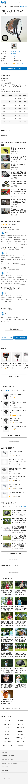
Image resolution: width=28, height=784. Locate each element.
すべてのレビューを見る (7, 338)
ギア (1, 6)
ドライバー (14, 56)
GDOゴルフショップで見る (14, 68)
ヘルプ (3, 774)
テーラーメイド (15, 51)
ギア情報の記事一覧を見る (14, 553)
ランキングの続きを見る (14, 436)
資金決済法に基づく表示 (7, 759)
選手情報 (16, 6)
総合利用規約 (5, 752)
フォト (11, 6)
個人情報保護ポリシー (7, 767)
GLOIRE (13, 54)
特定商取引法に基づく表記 (8, 756)
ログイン (21, 2)
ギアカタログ (23, 6)
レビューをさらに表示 (14, 329)
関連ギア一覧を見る (14, 376)
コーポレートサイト (6, 778)
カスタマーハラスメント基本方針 (9, 763)
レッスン (6, 6)
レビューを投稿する (20, 338)
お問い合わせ (5, 770)
